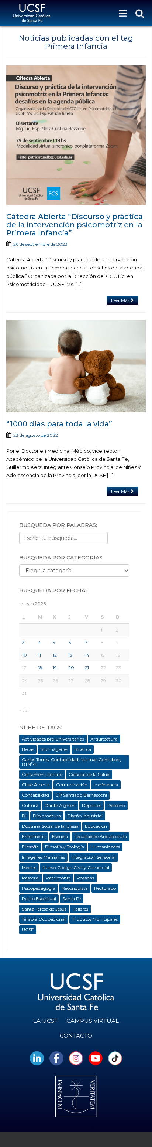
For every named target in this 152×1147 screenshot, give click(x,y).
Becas (28, 749)
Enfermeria (34, 836)
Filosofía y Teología (64, 847)
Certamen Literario (42, 774)
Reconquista (75, 888)
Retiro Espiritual (39, 898)
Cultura (30, 805)
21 (87, 667)
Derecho (116, 805)
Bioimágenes (54, 749)
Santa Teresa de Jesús (44, 909)
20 (71, 667)
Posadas (85, 878)
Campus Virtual (92, 1020)
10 (24, 655)
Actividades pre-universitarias (53, 739)
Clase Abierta (36, 784)
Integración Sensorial (93, 857)
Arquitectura (104, 739)
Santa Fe (71, 898)
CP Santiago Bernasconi (81, 795)
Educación (96, 826)
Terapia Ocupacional (44, 919)
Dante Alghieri (60, 805)
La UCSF (45, 1020)
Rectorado (105, 888)
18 (40, 667)
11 (39, 655)
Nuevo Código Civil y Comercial (75, 867)
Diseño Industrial (85, 815)
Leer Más (121, 300)
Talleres (80, 909)
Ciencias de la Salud (89, 774)
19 (55, 667)
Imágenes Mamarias (43, 857)
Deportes (91, 805)
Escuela (60, 836)
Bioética (82, 749)
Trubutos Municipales (95, 919)
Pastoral (30, 878)
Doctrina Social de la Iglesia (50, 826)
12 (55, 655)
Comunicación (71, 784)
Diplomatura (47, 815)
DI (24, 815)
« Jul (24, 710)
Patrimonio (58, 878)
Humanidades (105, 847)
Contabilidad (35, 795)
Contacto (76, 1035)
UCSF (28, 929)
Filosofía (30, 847)
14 (87, 655)
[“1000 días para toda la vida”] (76, 366)
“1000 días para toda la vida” (59, 423)
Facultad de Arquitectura (100, 836)
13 (70, 655)
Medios (29, 867)
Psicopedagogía (38, 888)
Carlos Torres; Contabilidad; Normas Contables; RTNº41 (71, 762)
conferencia (106, 784)
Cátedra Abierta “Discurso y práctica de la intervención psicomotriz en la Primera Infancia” (74, 224)
